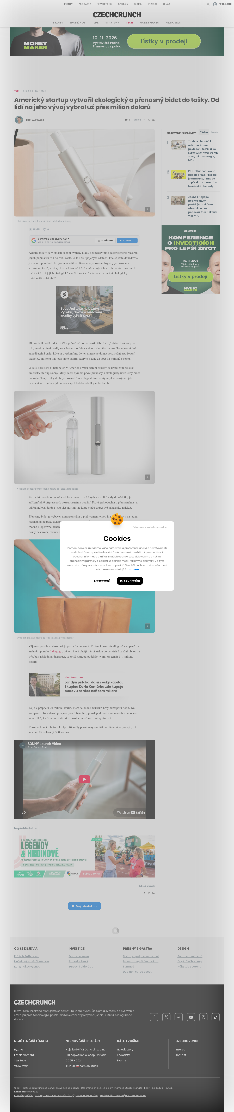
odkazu (134, 569)
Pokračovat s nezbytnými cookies (150, 527)
